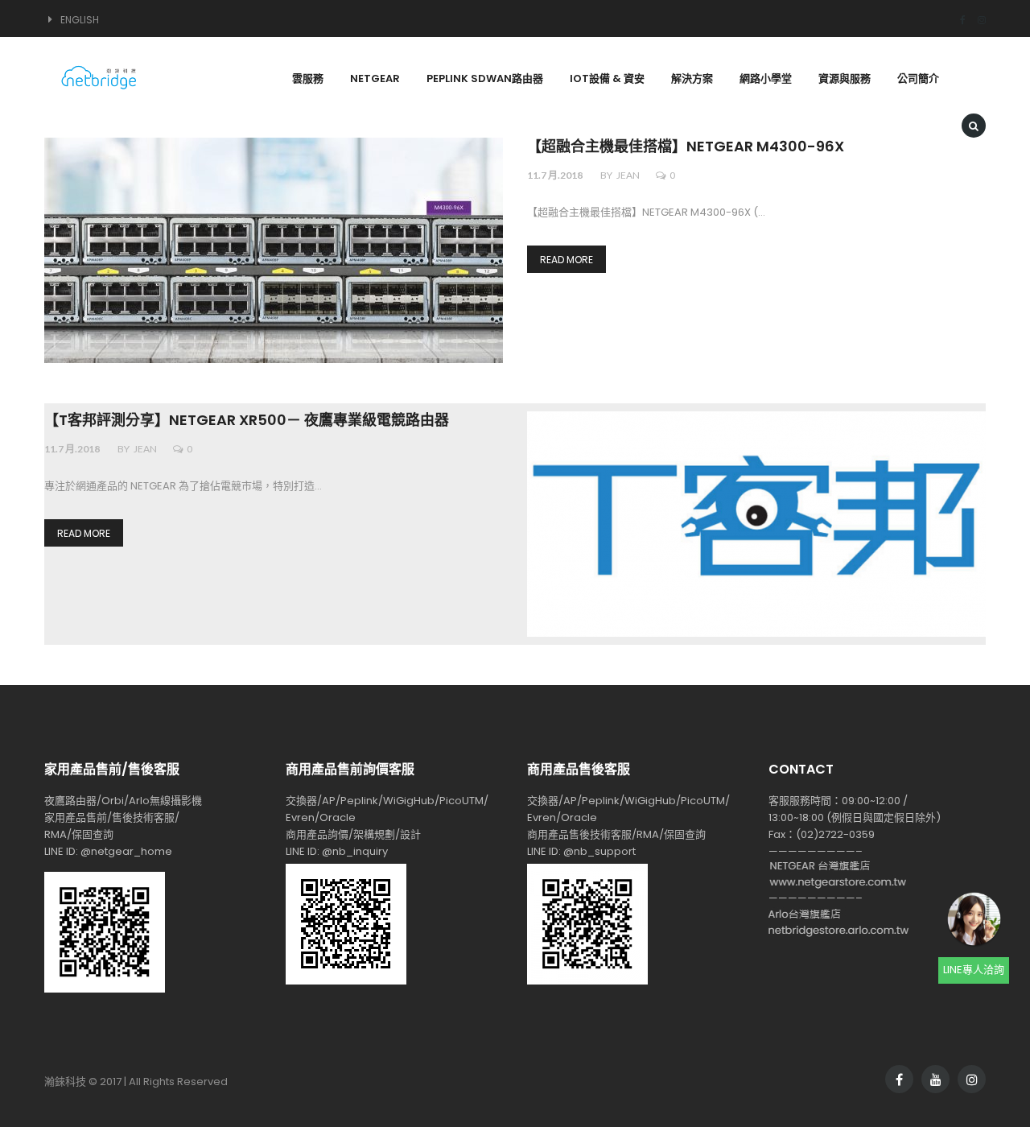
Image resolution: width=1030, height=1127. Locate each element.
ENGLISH (79, 20)
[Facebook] (957, 20)
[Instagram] (976, 20)
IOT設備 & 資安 (607, 78)
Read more (566, 259)
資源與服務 (844, 78)
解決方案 (692, 78)
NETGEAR (375, 78)
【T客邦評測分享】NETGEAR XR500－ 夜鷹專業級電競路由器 (246, 420)
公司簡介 (918, 78)
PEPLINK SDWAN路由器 (484, 78)
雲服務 (307, 78)
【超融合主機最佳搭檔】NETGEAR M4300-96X (685, 147)
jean (628, 175)
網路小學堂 (766, 78)
